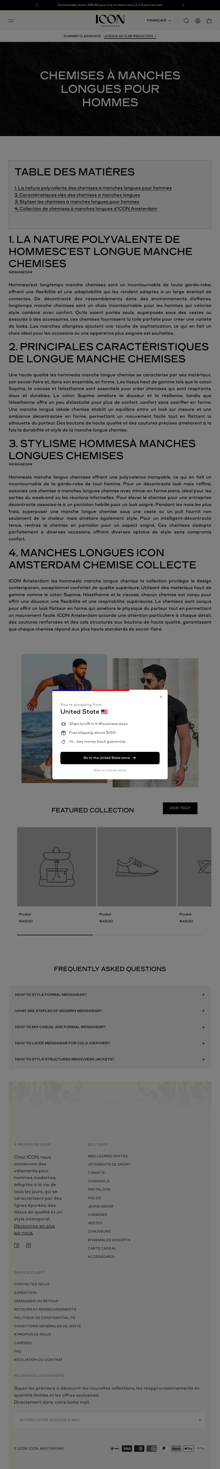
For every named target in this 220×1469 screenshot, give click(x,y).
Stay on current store (110, 770)
